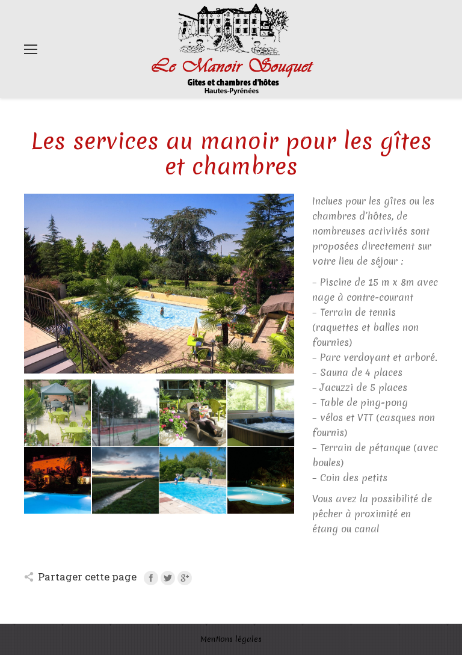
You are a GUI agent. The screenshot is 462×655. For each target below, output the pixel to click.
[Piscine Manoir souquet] (159, 370)
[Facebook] (151, 578)
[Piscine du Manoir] (260, 480)
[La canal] (125, 480)
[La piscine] (192, 480)
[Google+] (184, 578)
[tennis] (125, 413)
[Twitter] (168, 578)
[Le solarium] (57, 413)
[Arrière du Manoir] (57, 480)
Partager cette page (87, 576)
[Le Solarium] (192, 413)
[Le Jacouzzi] (260, 413)
